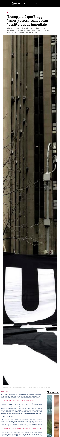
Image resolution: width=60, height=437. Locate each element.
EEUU (9, 12)
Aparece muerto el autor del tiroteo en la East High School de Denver (20, 400)
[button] (24, 3)
